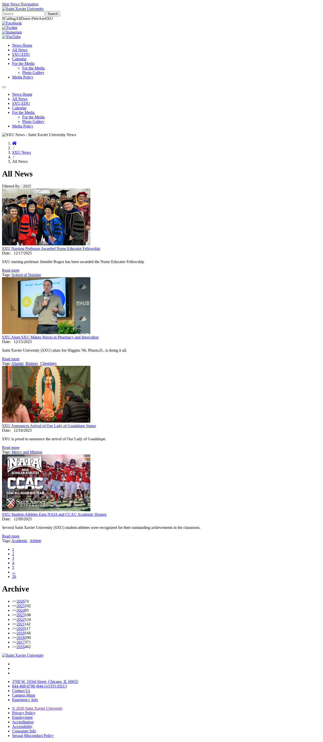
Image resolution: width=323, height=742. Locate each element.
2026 (21, 601)
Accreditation (23, 722)
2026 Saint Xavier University (37, 708)
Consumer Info (24, 731)
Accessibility (22, 726)
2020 (21, 628)
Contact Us (21, 690)
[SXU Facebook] (12, 23)
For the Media (23, 63)
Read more (10, 270)
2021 (20, 624)
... (13, 572)
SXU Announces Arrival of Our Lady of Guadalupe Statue (49, 426)
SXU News (21, 152)
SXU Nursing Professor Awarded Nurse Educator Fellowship (51, 248)
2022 (21, 619)
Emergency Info (25, 700)
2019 (21, 633)
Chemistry (48, 363)
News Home (22, 45)
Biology (31, 363)
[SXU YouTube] (11, 37)
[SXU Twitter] (9, 27)
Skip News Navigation (20, 4)
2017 (21, 642)
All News (20, 50)
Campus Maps (23, 695)
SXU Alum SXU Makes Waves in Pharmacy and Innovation (50, 337)
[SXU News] (23, 9)
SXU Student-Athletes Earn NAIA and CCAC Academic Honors (54, 514)
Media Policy (22, 77)
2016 (21, 647)
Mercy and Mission (27, 452)
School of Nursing (26, 275)
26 (14, 576)
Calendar (19, 59)
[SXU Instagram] (12, 32)
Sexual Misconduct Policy (33, 735)
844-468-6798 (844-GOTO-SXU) (39, 686)
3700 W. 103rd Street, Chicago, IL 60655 (45, 681)
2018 (21, 637)
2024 (21, 610)
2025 (21, 606)
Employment (22, 717)
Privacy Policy (23, 713)
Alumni (17, 363)
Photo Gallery (33, 72)
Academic (19, 541)
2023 (21, 615)
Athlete (35, 541)
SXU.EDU (21, 54)
